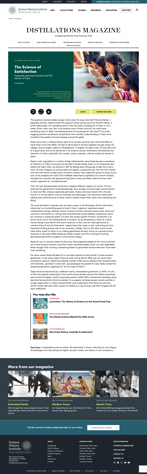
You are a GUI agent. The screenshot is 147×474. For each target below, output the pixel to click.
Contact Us (118, 454)
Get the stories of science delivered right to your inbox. (55, 427)
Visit (52, 10)
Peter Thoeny (67, 100)
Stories (82, 10)
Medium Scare (61, 404)
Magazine (57, 2)
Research (96, 10)
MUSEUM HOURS (85, 441)
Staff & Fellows (53, 448)
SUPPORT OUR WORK (104, 112)
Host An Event (119, 450)
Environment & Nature (72, 42)
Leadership (52, 446)
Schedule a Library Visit (123, 445)
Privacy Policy (89, 471)
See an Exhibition (120, 441)
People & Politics (73, 45)
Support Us (118, 458)
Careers (51, 462)
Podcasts (71, 2)
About (45, 2)
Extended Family (18, 404)
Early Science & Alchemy (46, 42)
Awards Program (54, 454)
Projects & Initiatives (55, 451)
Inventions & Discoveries (119, 42)
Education (111, 10)
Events (84, 2)
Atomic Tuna (103, 404)
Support (126, 10)
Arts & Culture (24, 42)
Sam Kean (35, 348)
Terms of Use (103, 471)
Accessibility (116, 471)
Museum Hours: (103, 1)
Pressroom (52, 459)
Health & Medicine (95, 42)
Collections (66, 10)
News (50, 456)
